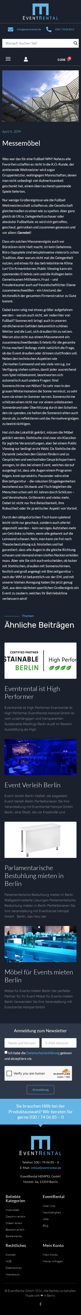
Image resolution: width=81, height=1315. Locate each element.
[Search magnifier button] (75, 43)
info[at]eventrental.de (46, 1168)
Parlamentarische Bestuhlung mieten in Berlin (34, 876)
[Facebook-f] (40, 1304)
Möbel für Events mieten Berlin (38, 976)
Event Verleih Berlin (32, 785)
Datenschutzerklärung (43, 1053)
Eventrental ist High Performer (32, 692)
